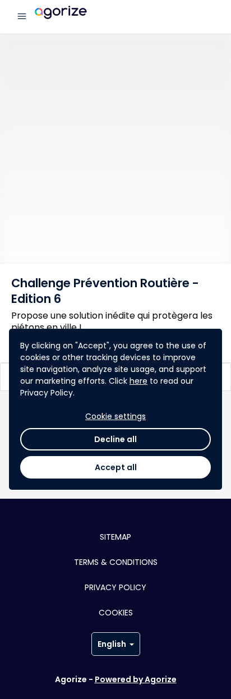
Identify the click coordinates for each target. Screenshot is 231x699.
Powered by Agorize (136, 679)
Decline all (115, 439)
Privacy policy (115, 587)
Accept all (116, 467)
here (138, 381)
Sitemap (115, 536)
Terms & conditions (116, 562)
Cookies (116, 612)
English (112, 644)
